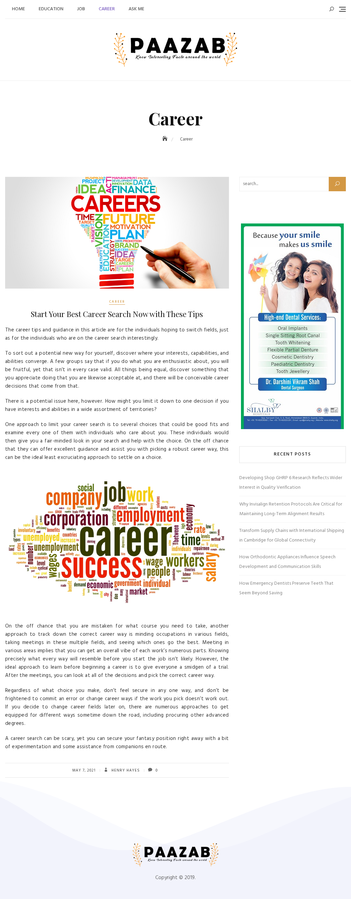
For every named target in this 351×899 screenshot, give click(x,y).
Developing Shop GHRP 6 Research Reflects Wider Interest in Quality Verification (290, 482)
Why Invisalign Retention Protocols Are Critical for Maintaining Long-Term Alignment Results (290, 509)
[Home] (165, 139)
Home (18, 9)
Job (81, 9)
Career (107, 9)
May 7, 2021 (84, 770)
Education (51, 9)
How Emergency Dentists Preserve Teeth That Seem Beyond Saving (286, 588)
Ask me (136, 9)
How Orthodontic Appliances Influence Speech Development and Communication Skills (287, 562)
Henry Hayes (125, 770)
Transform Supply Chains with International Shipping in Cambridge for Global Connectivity (291, 535)
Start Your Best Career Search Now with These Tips (117, 314)
